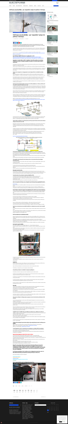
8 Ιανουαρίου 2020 (50, 55)
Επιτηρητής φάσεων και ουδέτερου (33, 325)
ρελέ (29, 416)
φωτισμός (27, 418)
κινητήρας (26, 413)
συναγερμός (23, 417)
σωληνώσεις (26, 417)
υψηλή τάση (23, 418)
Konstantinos (22, 38)
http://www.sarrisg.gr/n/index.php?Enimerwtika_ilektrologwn (20, 136)
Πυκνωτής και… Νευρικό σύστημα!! (52, 64)
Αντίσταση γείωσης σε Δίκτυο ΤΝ (16, 356)
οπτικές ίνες (26, 415)
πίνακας (32, 415)
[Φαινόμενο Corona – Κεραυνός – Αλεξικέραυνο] (52, 49)
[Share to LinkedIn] (17, 43)
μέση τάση (23, 414)
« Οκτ (47, 412)
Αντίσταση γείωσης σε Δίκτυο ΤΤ (16, 357)
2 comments (26, 38)
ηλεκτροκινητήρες (24, 411)
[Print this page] (21, 43)
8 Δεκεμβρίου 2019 (50, 76)
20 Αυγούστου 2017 (16, 38)
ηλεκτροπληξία (28, 411)
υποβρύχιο (32, 417)
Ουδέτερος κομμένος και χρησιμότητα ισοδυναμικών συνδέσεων (20, 359)
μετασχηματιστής (27, 414)
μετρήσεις (31, 414)
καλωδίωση (30, 412)
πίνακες (23, 416)
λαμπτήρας (29, 413)
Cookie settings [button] (63, 420)
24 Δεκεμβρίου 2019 (50, 65)
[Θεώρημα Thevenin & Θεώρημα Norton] (52, 70)
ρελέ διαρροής (31, 416)
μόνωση (23, 415)
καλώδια (23, 413)
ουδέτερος (29, 415)
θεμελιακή (27, 412)
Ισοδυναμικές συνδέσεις (15, 358)
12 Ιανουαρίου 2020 (50, 44)
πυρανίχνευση (26, 416)
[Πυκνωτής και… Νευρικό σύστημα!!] (52, 60)
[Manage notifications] (1, 422)
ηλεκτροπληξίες (24, 412)
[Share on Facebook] (13, 43)
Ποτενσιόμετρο (49, 31)
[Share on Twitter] (15, 43)
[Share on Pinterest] (19, 43)
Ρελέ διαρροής (14, 360)
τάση (29, 417)
